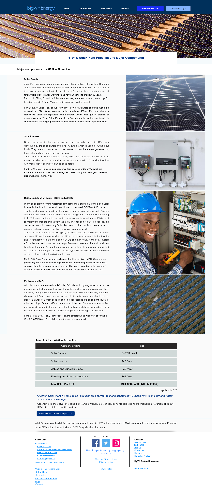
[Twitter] (106, 443)
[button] (105, 451)
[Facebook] (96, 443)
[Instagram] (116, 443)
